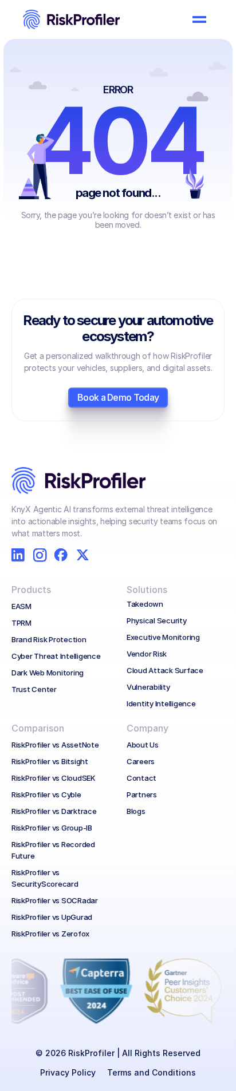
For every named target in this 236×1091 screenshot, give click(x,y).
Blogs (136, 811)
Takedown (145, 603)
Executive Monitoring (163, 637)
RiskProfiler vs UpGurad (51, 917)
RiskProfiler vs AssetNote (55, 744)
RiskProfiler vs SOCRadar (54, 900)
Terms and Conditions (151, 1072)
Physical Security (157, 620)
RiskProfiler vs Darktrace (54, 811)
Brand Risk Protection (48, 639)
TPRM (21, 622)
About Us (143, 744)
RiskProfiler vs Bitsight (49, 761)
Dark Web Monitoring (47, 672)
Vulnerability (148, 686)
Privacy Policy (68, 1072)
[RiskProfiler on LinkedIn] (18, 555)
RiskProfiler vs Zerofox (50, 933)
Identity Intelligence (161, 703)
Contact (141, 777)
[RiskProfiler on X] (82, 555)
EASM (21, 606)
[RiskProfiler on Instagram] (39, 555)
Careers (141, 761)
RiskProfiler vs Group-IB (51, 827)
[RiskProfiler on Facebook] (61, 555)
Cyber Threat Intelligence (56, 656)
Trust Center (34, 689)
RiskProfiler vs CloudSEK (53, 777)
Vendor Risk (147, 653)
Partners (142, 794)
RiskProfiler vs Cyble (46, 794)
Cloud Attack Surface (165, 670)
